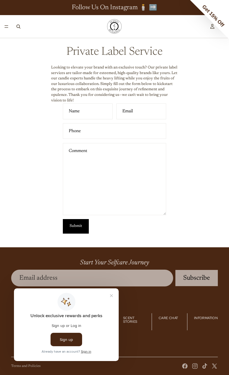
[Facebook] (185, 366)
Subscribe (196, 278)
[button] (209, 19)
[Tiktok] (204, 366)
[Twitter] (214, 366)
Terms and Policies (25, 366)
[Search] (18, 26)
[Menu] (6, 26)
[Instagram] (195, 366)
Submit (76, 226)
